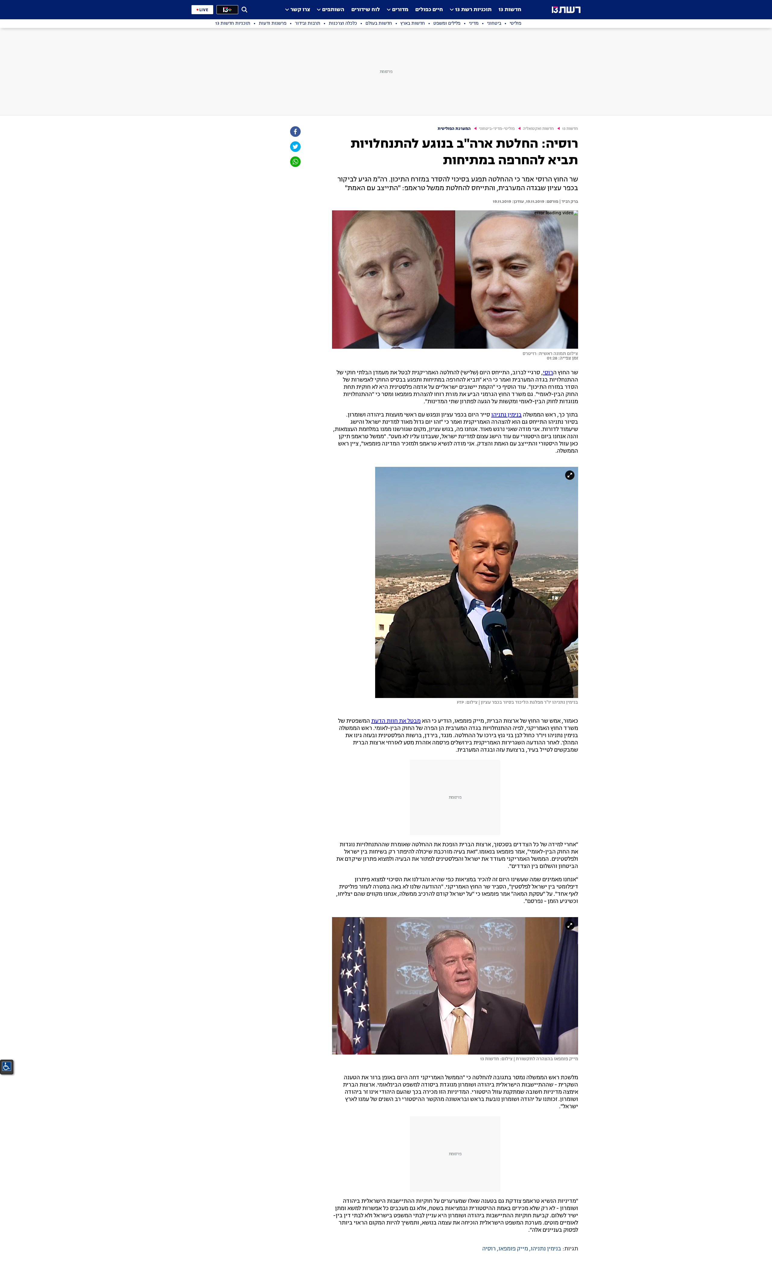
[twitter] (295, 146)
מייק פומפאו (513, 1249)
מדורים (400, 9)
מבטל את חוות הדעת (396, 721)
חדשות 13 (509, 9)
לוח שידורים (365, 9)
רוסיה (489, 1249)
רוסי (548, 372)
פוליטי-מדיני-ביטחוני (497, 128)
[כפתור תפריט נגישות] (6, 1066)
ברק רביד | (568, 201)
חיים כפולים (429, 9)
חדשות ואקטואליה (538, 128)
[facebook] (295, 131)
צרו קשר (300, 9)
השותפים (333, 9)
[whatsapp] (295, 161)
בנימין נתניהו (506, 415)
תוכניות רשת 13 (473, 9)
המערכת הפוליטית (454, 128)
